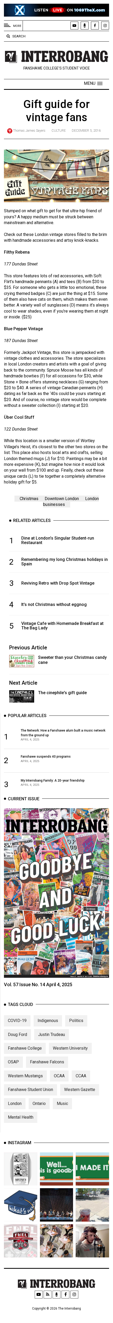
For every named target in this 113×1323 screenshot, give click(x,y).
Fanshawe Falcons (47, 1061)
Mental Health (20, 1117)
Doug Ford (17, 1034)
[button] (93, 83)
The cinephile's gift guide (62, 692)
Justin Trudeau (51, 1034)
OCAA (59, 1075)
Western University (70, 1048)
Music (62, 1103)
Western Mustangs (25, 1075)
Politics (76, 1020)
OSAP (13, 1061)
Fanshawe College (25, 1048)
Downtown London (62, 498)
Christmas (29, 498)
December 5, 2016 (86, 130)
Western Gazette (79, 1089)
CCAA (81, 1075)
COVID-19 (17, 1020)
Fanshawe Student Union (30, 1089)
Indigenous (48, 1020)
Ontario (39, 1103)
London (15, 1103)
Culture (59, 130)
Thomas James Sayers (29, 130)
